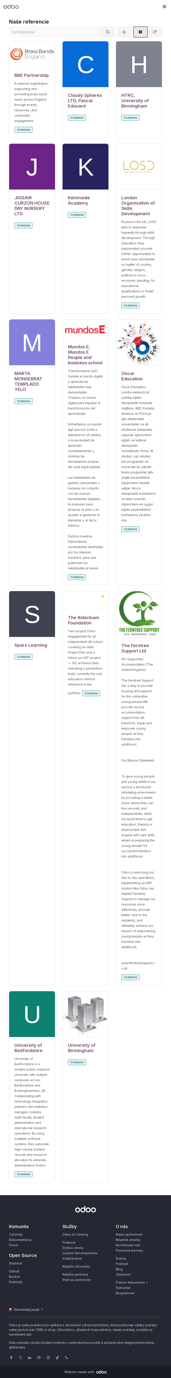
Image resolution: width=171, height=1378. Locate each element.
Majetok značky (128, 1240)
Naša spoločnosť (129, 1234)
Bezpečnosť (125, 1293)
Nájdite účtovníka (76, 1266)
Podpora (68, 1242)
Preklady (15, 1282)
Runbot (14, 1276)
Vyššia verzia (72, 1248)
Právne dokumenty (130, 1282)
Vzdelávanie (72, 1258)
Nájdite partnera (75, 1274)
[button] (164, 6)
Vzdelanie (23, 129)
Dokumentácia (20, 1240)
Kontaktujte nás (128, 1245)
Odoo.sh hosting (75, 1234)
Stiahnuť (15, 1263)
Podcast (122, 1264)
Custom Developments (80, 1253)
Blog (119, 1269)
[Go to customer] (32, 54)
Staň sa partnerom (76, 1280)
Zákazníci (123, 1274)
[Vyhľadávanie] (108, 32)
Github (14, 1271)
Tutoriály (16, 1234)
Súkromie (123, 1288)
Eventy (121, 1258)
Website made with (79, 1372)
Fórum (13, 1245)
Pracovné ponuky (129, 1250)
